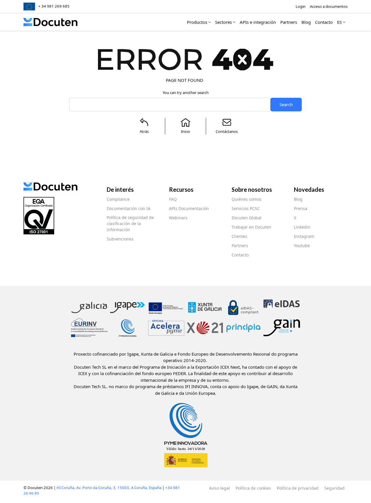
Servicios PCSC (246, 208)
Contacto (240, 255)
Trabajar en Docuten (251, 227)
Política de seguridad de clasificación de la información (130, 223)
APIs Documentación (189, 208)
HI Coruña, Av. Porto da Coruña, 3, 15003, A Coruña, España (109, 487)
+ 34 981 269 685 (54, 6)
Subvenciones (120, 239)
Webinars (178, 217)
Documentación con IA (128, 208)
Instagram (304, 236)
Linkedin (302, 227)
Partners (240, 245)
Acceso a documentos (329, 6)
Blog (298, 199)
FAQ (173, 199)
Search (286, 104)
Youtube (302, 245)
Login (300, 6)
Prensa (300, 208)
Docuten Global (246, 217)
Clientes (239, 236)
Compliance (118, 199)
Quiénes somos (246, 199)
